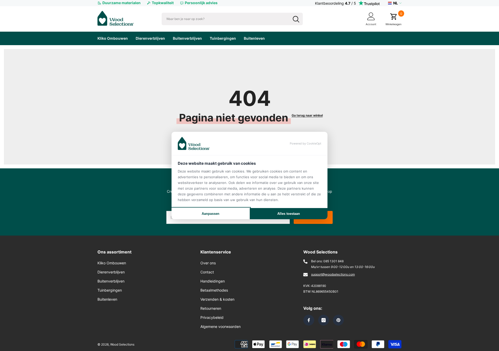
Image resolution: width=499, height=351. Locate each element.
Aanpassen (210, 214)
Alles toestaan (288, 214)
